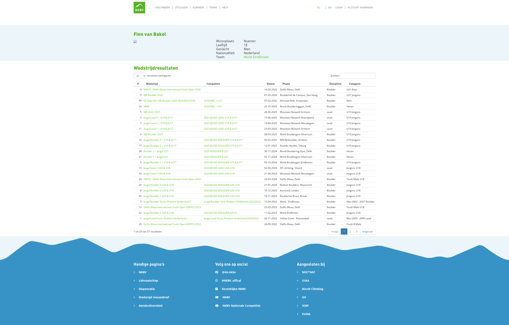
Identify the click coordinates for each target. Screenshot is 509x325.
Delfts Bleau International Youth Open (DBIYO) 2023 (172, 207)
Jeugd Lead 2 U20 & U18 (157, 168)
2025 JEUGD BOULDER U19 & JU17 (223, 140)
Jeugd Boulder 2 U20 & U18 (159, 190)
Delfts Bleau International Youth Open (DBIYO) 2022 (172, 224)
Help (225, 7)
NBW (146, 106)
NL (318, 7)
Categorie (354, 83)
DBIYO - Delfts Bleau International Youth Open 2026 (172, 89)
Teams (213, 7)
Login (339, 7)
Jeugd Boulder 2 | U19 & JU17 (160, 145)
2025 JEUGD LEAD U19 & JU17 (220, 117)
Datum (271, 83)
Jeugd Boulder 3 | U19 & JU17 (160, 140)
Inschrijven (162, 7)
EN (329, 7)
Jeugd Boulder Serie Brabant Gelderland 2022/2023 (232, 201)
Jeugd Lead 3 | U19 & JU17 (158, 117)
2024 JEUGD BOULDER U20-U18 (222, 185)
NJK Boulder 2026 (153, 95)
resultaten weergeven (158, 75)
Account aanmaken (360, 7)
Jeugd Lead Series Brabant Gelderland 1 (166, 218)
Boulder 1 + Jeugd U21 (156, 157)
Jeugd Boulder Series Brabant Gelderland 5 (167, 201)
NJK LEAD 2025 (152, 112)
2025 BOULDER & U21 (216, 151)
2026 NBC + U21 (213, 100)
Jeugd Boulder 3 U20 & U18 (159, 185)
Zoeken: (335, 75)
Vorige (334, 231)
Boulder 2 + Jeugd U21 (156, 151)
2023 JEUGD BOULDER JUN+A (220, 212)
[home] (139, 7)
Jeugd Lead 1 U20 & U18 (157, 173)
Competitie (213, 83)
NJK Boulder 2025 (153, 134)
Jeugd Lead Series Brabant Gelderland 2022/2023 (231, 218)
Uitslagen (181, 7)
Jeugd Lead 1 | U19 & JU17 (158, 128)
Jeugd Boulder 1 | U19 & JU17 (160, 162)
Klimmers (198, 7)
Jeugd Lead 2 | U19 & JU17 (158, 123)
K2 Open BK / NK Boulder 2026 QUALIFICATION (169, 100)
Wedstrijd (152, 83)
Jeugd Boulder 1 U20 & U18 (159, 196)
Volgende (367, 231)
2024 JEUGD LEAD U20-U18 (219, 168)
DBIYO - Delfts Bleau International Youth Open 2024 (172, 179)
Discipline (335, 83)
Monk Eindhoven (256, 57)
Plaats (286, 83)
